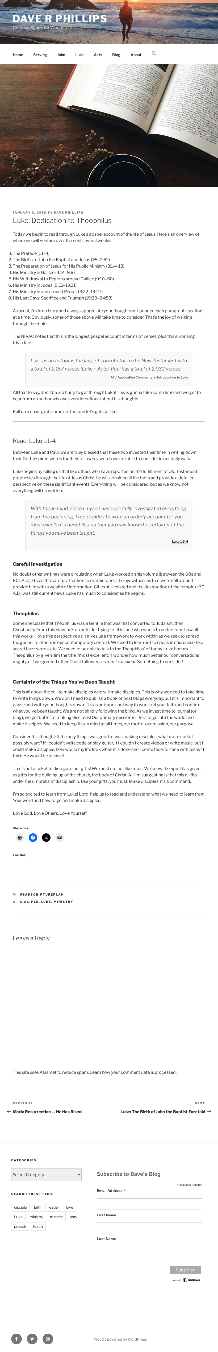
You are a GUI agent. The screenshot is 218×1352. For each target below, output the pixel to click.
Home (18, 54)
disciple (29, 902)
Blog (116, 54)
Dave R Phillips (60, 18)
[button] (154, 53)
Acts (98, 54)
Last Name (106, 1239)
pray (73, 1216)
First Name (106, 1215)
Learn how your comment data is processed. (133, 1072)
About (136, 54)
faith (37, 1207)
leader (53, 1207)
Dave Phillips (69, 212)
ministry (64, 902)
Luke (79, 54)
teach (38, 1226)
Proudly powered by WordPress (120, 1339)
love (69, 1207)
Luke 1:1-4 (42, 440)
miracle (56, 1216)
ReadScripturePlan (42, 894)
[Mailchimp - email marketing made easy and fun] (186, 1282)
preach (20, 1226)
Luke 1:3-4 (180, 541)
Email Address (111, 1190)
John (61, 54)
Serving (40, 54)
